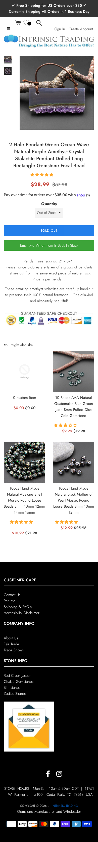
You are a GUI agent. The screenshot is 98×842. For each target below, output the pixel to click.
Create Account (81, 29)
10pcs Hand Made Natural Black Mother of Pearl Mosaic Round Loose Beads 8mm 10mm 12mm (73, 500)
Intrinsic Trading (65, 806)
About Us (11, 638)
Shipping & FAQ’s (18, 607)
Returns (9, 601)
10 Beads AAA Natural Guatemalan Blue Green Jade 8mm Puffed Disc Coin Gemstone (73, 406)
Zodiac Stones (15, 693)
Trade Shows (14, 650)
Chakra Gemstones (18, 681)
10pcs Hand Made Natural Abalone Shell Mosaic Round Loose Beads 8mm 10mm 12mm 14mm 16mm (24, 500)
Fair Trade (11, 644)
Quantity (49, 204)
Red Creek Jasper (17, 675)
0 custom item (24, 397)
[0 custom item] (24, 371)
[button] (42, 174)
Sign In (59, 29)
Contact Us (12, 595)
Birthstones (12, 687)
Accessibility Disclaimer (21, 613)
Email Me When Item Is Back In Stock (49, 245)
